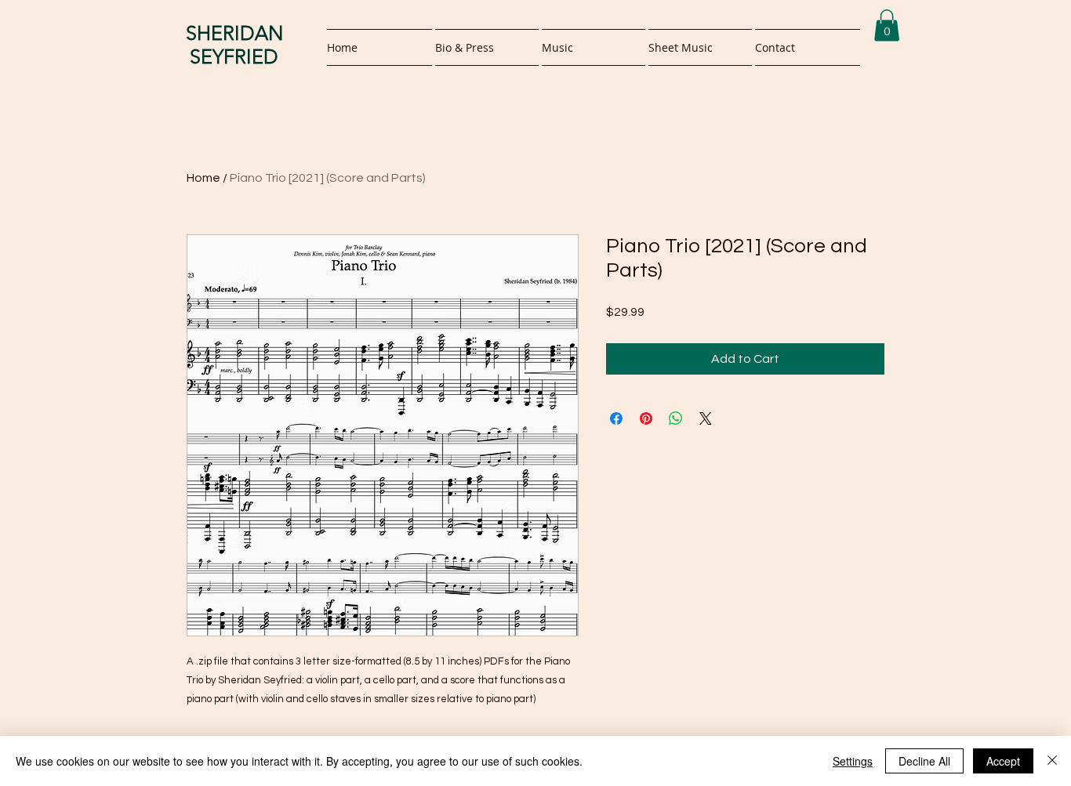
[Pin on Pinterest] (646, 418)
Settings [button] (853, 761)
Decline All (924, 761)
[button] (886, 25)
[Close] (1052, 760)
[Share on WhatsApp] (675, 418)
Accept (1003, 761)
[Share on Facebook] (616, 418)
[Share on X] (705, 418)
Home (203, 178)
